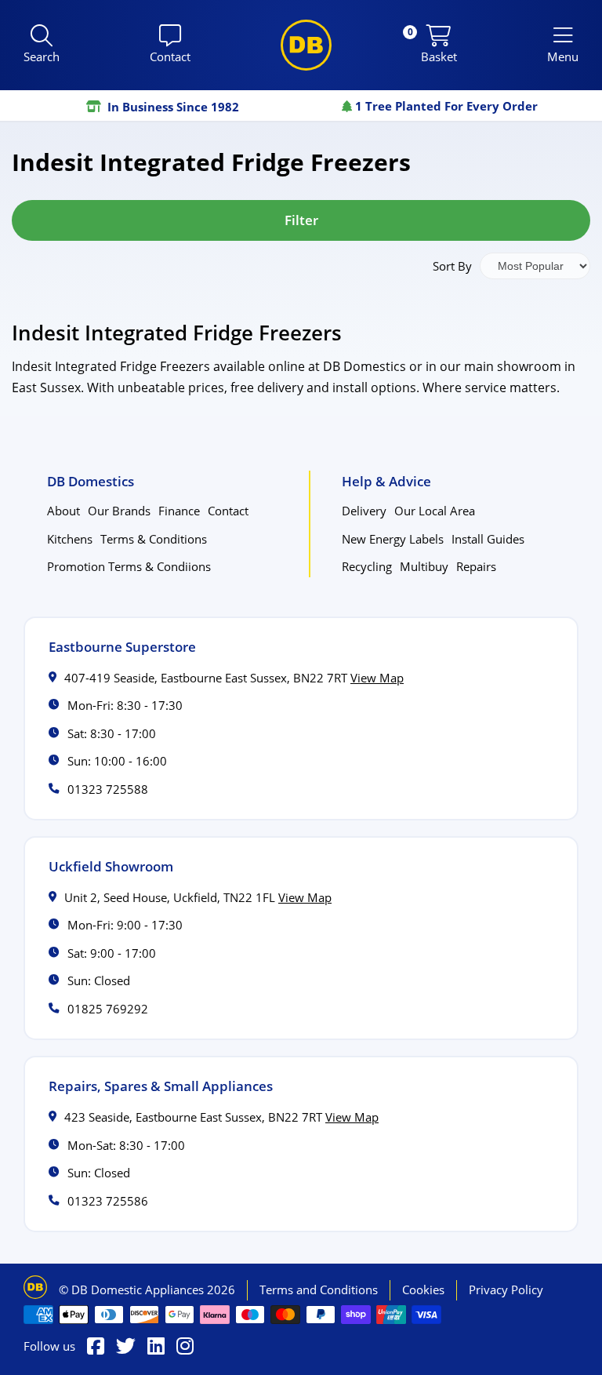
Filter (301, 220)
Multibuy (424, 566)
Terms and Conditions (318, 1289)
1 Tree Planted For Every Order (445, 106)
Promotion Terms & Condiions (129, 566)
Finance (179, 510)
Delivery (364, 510)
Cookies (423, 1289)
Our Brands (119, 510)
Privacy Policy (506, 1289)
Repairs (476, 566)
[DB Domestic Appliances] (306, 45)
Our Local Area (434, 510)
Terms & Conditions (153, 539)
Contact (228, 510)
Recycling (367, 566)
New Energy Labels (393, 539)
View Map (377, 678)
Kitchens (69, 539)
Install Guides (488, 539)
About (63, 510)
